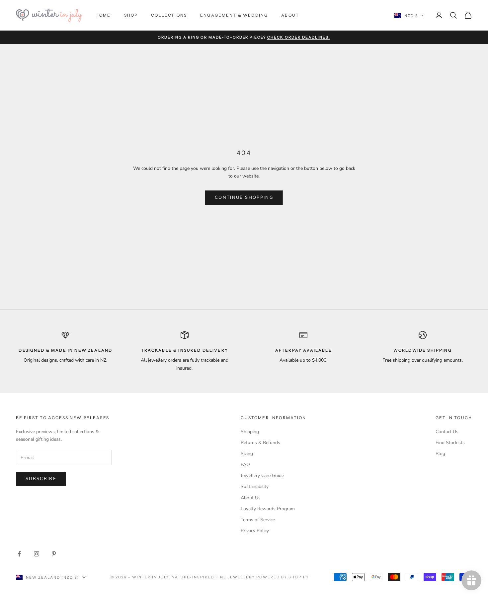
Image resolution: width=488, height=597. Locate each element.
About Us (251, 498)
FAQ (245, 464)
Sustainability (255, 486)
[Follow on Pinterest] (53, 553)
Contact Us (447, 431)
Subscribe (41, 479)
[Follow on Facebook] (19, 553)
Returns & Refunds (260, 442)
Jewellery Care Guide (262, 475)
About (290, 15)
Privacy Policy (255, 531)
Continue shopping (244, 197)
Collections (169, 15)
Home (103, 15)
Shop (131, 15)
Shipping (250, 431)
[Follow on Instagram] (36, 553)
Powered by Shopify (282, 577)
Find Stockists (450, 442)
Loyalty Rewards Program (268, 509)
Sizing (247, 453)
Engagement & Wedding (234, 15)
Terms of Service (258, 520)
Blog (440, 453)
